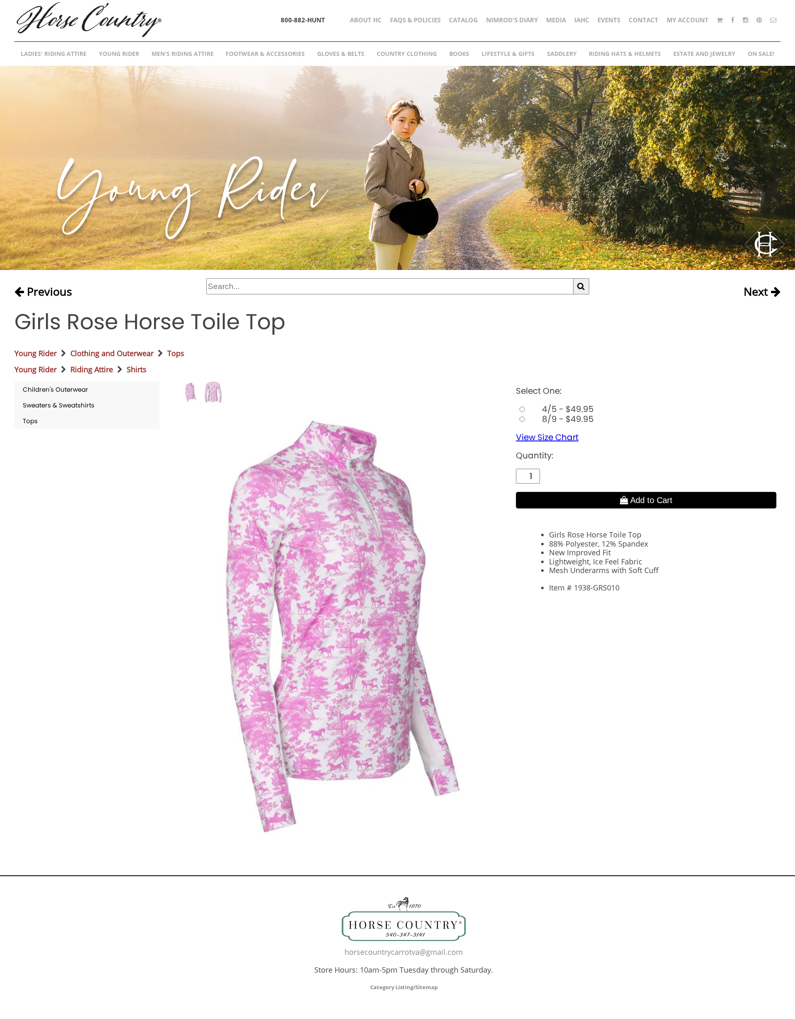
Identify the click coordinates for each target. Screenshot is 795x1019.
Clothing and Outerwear (112, 353)
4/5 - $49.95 (567, 409)
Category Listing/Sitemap (404, 987)
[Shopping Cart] (720, 20)
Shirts (137, 369)
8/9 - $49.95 (567, 419)
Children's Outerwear (55, 389)
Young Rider (35, 353)
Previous (48, 292)
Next (757, 292)
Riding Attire (91, 369)
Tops (175, 353)
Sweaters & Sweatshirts (58, 405)
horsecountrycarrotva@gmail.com (403, 952)
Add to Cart (650, 500)
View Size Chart (547, 437)
